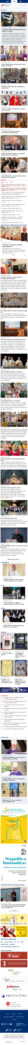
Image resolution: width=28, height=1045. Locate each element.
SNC (19, 942)
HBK (2, 942)
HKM (7, 1)
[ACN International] (14, 1004)
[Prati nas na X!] (8, 1024)
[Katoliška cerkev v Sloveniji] (14, 972)
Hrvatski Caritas (8, 942)
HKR (20, 1)
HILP (15, 942)
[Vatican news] (14, 955)
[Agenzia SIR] (14, 980)
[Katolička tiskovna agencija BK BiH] (14, 963)
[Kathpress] (14, 988)
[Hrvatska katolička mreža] (9, 1030)
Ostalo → (12, 182)
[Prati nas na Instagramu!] (5, 1024)
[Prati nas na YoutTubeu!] (11, 1024)
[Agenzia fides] (14, 996)
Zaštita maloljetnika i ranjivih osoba (10, 946)
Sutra (6, 182)
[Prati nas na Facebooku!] (2, 1024)
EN (22, 5)
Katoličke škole (5, 944)
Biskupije (12, 944)
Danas (2, 182)
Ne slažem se (23, 1041)
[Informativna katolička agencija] (18, 1030)
